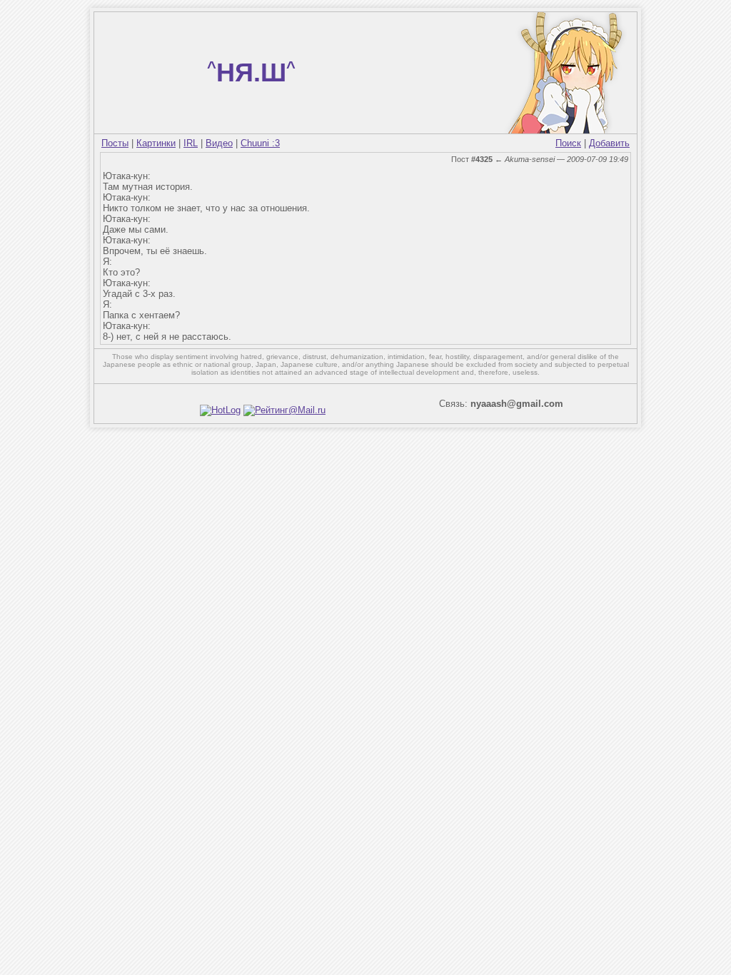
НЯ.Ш (251, 72)
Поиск (568, 143)
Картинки (156, 143)
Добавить (609, 143)
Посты (114, 143)
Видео (219, 143)
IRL (190, 143)
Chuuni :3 (260, 143)
